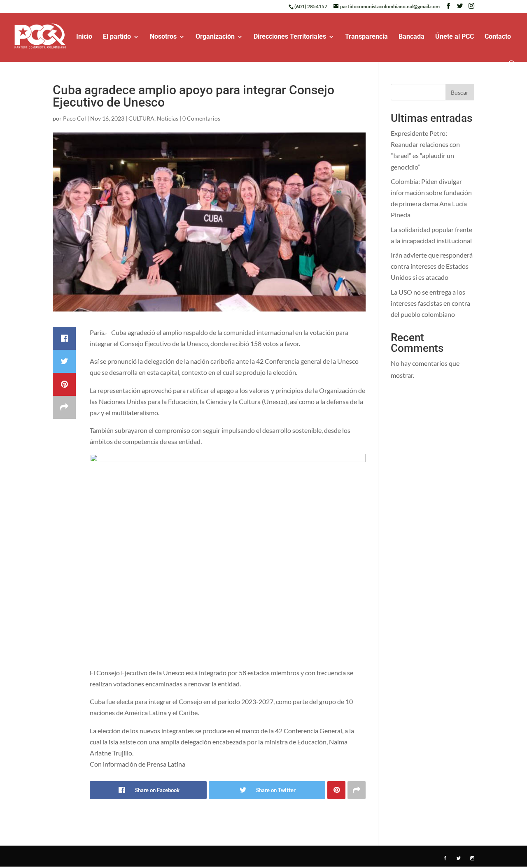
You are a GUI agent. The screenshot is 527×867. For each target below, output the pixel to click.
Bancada (411, 37)
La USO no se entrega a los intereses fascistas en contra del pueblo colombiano (430, 303)
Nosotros (163, 37)
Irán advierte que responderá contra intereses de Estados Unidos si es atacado (432, 266)
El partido (117, 37)
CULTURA (141, 118)
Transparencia (366, 37)
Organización (215, 37)
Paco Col (74, 118)
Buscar (460, 92)
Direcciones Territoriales (290, 37)
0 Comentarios (201, 118)
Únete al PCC (454, 37)
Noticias (167, 118)
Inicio (84, 37)
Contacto (498, 37)
